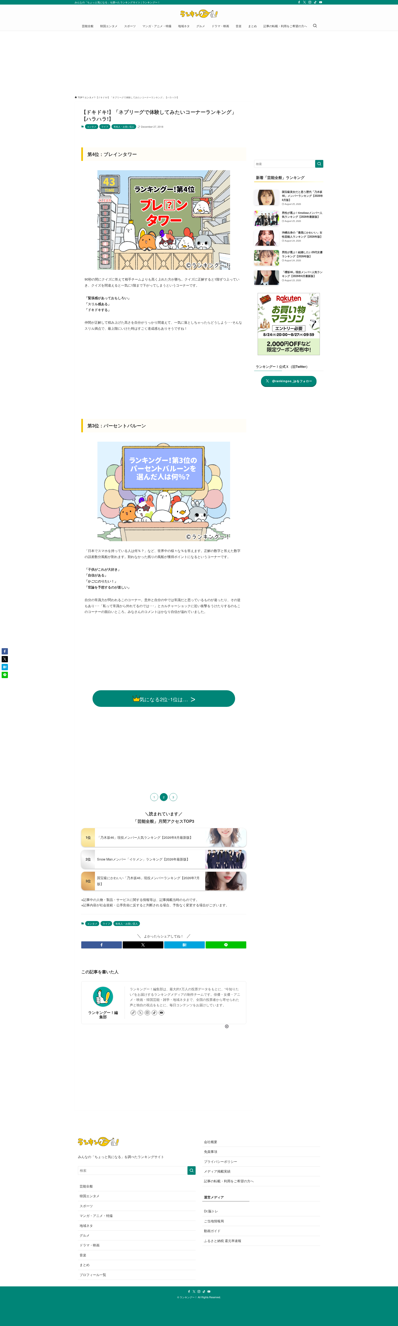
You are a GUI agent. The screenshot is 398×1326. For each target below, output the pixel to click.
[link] (133, 1012)
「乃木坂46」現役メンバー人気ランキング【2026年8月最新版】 (145, 837)
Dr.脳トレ (211, 1211)
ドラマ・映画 (90, 1245)
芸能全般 (86, 1186)
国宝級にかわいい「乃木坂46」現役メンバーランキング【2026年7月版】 (148, 880)
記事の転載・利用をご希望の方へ (229, 1181)
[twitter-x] (304, 2)
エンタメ (91, 126)
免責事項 (210, 1151)
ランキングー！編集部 (103, 1014)
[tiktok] (315, 2)
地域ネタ (86, 1225)
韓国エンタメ (90, 1196)
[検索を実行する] (319, 164)
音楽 (83, 1255)
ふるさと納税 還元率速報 (222, 1240)
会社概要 (210, 1141)
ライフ (104, 126)
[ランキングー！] (199, 14)
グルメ (85, 1235)
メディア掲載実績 (217, 1171)
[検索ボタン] (314, 26)
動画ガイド (212, 1230)
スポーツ (86, 1205)
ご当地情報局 (214, 1221)
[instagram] (310, 2)
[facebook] (299, 2)
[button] (101, 944)
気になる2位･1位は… (164, 699)
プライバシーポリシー (220, 1161)
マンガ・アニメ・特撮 (96, 1215)
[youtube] (320, 2)
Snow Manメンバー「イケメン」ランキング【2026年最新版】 (143, 859)
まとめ (85, 1264)
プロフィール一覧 (93, 1274)
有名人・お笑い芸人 (124, 126)
